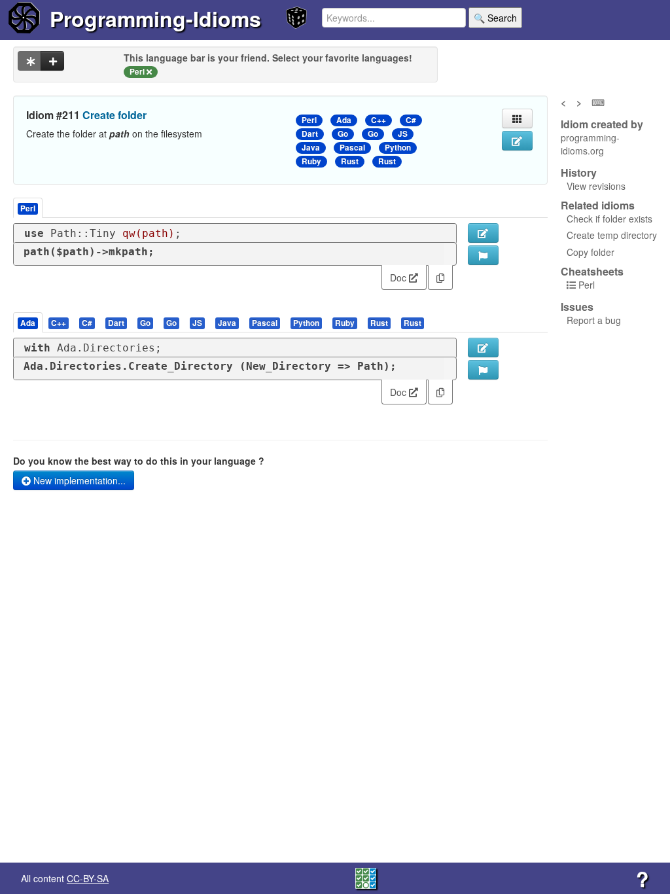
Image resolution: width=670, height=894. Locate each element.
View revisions (596, 185)
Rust (350, 161)
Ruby (311, 161)
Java (311, 147)
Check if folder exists (609, 218)
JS (403, 133)
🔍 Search (495, 17)
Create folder (114, 114)
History (579, 172)
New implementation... (78, 480)
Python (398, 147)
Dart (310, 133)
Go (343, 133)
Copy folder (590, 252)
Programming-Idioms (155, 18)
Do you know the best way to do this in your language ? (138, 460)
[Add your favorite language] (52, 61)
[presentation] (28, 322)
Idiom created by (602, 124)
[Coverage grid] (365, 877)
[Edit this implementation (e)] (483, 233)
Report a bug (594, 320)
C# (411, 120)
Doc (399, 277)
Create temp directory (612, 234)
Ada (343, 120)
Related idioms (598, 205)
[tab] (28, 322)
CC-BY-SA (88, 878)
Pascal (352, 147)
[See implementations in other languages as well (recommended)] (29, 61)
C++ (378, 120)
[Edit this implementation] (483, 347)
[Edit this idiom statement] (517, 141)
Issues (577, 306)
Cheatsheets (592, 271)
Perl (309, 120)
